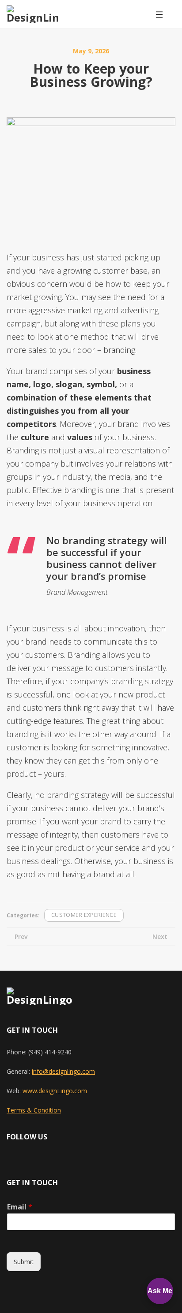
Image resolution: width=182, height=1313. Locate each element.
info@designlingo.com (63, 1071)
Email (19, 1207)
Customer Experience (84, 915)
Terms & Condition (34, 1110)
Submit (24, 1261)
